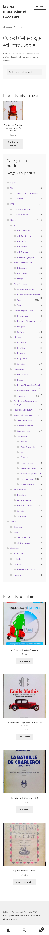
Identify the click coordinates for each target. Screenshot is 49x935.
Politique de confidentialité (16, 915)
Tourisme (21, 516)
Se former (21, 332)
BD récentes (22, 268)
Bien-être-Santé (21, 284)
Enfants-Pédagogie (26, 321)
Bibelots (18, 526)
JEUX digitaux (23, 542)
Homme (17, 574)
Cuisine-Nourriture (26, 289)
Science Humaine (25, 425)
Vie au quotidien (21, 489)
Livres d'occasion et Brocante (15, 11)
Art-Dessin (22, 246)
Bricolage (21, 494)
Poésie (20, 380)
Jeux (16, 532)
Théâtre (21, 396)
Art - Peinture (23, 230)
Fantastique (22, 374)
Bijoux (13, 182)
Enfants (17, 558)
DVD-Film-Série (21, 214)
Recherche (24, 930)
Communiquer (23, 316)
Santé (20, 300)
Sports (20, 305)
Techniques (22, 436)
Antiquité (21, 342)
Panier (38, 928)
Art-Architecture (25, 236)
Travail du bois (27, 484)
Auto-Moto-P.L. (28, 447)
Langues (21, 326)
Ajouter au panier (13, 144)
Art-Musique (22, 252)
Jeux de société (24, 537)
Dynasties (21, 353)
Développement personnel (29, 294)
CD (11, 188)
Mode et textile (24, 500)
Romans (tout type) (26, 390)
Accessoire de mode (26, 569)
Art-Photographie (25, 257)
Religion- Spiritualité (23, 409)
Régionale (22, 358)
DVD (12, 204)
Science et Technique (23, 415)
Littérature (19, 369)
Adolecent (18, 553)
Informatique (27, 478)
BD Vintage (22, 273)
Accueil (9, 27)
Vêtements (15, 548)
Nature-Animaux (25, 505)
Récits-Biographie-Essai (28, 385)
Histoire (17, 337)
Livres (13, 220)
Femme (17, 564)
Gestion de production (31, 473)
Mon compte (8, 930)
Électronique (27, 463)
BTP (23, 452)
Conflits (21, 348)
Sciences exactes (25, 431)
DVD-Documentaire (23, 209)
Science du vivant (25, 420)
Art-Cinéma (22, 241)
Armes (24, 441)
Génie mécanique (28, 468)
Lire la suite (24, 661)
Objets (13, 521)
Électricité (25, 457)
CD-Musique (19, 198)
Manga (20, 278)
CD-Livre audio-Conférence (26, 193)
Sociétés (21, 364)
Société (20, 510)
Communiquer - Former (24, 310)
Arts (16, 225)
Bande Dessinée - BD (23, 262)
